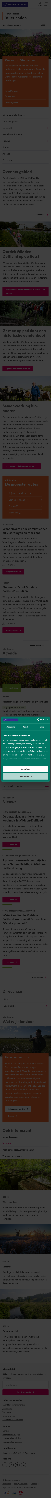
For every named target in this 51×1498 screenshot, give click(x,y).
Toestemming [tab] (9, 727)
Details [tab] (26, 727)
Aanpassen (24, 776)
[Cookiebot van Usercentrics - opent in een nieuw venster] (37, 720)
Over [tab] (42, 727)
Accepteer (25, 769)
